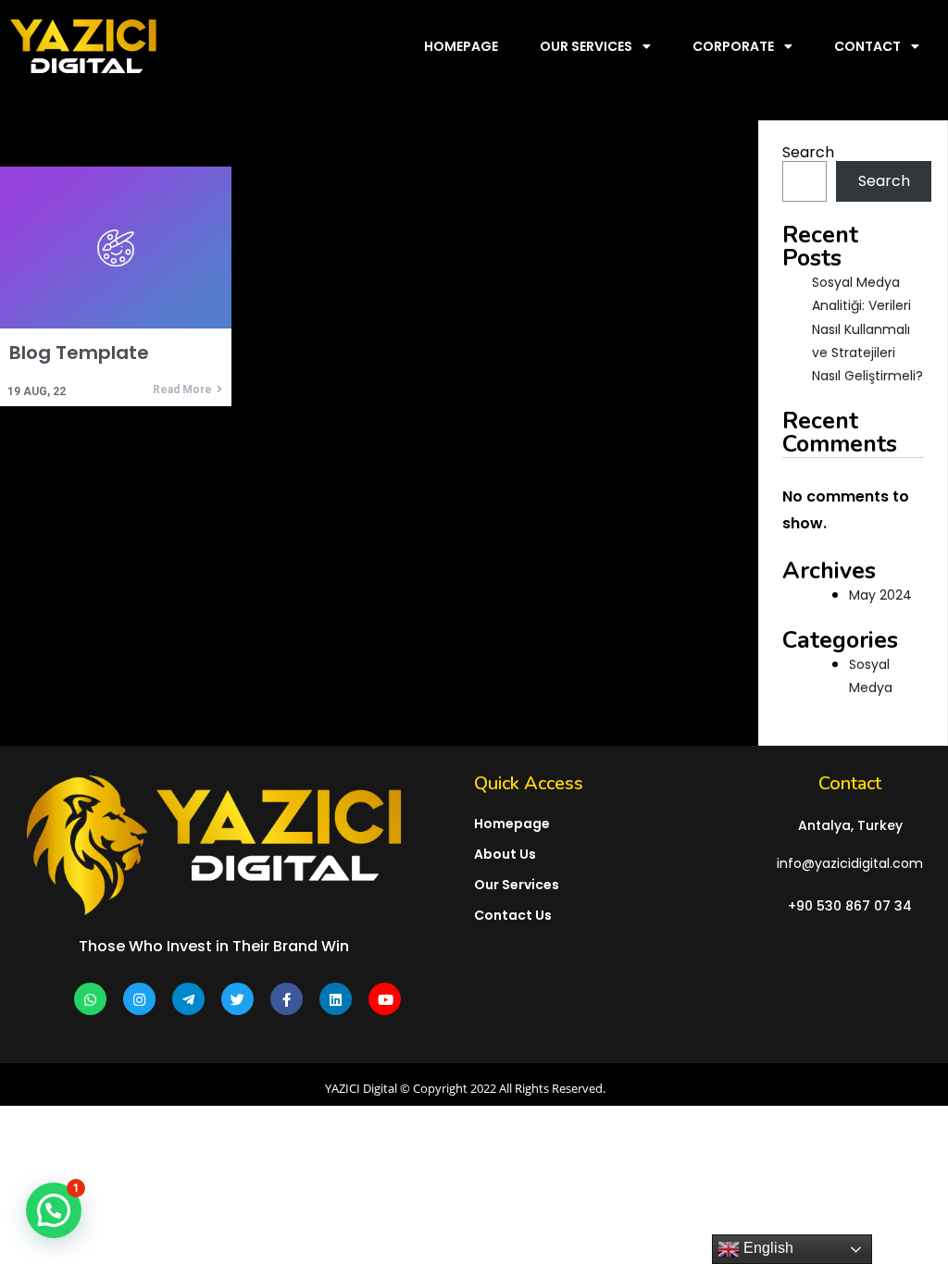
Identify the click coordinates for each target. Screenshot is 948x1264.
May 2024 (880, 595)
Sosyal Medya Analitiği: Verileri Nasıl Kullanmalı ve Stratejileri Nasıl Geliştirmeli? (867, 329)
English (766, 1248)
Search (808, 152)
